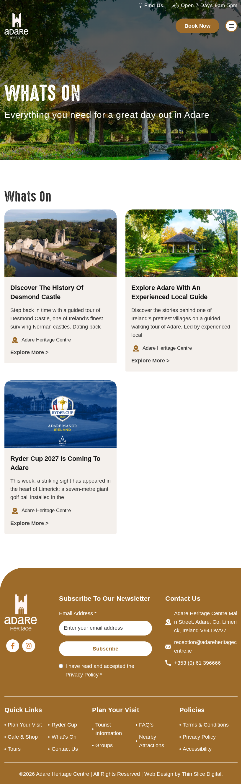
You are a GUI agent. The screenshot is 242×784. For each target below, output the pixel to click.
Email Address (78, 613)
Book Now (197, 26)
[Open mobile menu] (231, 26)
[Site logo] (16, 26)
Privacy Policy (82, 675)
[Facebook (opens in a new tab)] (12, 645)
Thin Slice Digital (201, 774)
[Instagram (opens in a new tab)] (28, 645)
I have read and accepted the (100, 670)
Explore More (27, 352)
